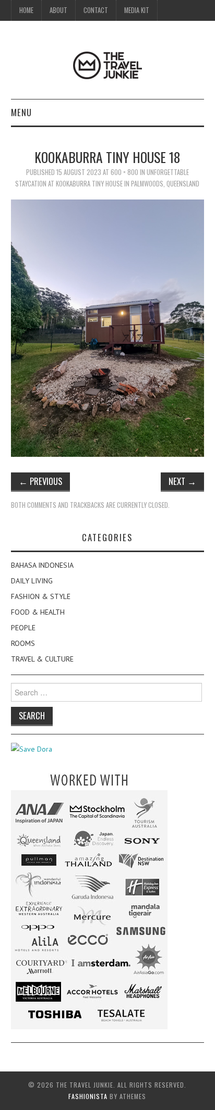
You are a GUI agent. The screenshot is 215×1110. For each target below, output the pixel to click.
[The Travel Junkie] (107, 64)
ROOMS (23, 643)
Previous (40, 481)
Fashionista (88, 1096)
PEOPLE (23, 627)
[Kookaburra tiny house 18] (108, 327)
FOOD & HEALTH (38, 612)
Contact (95, 10)
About (58, 10)
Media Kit (136, 10)
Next (182, 481)
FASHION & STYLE (40, 596)
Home (26, 10)
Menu (21, 112)
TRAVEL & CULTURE (42, 659)
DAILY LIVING (32, 580)
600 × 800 (124, 172)
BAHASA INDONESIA (42, 565)
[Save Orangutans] (31, 748)
